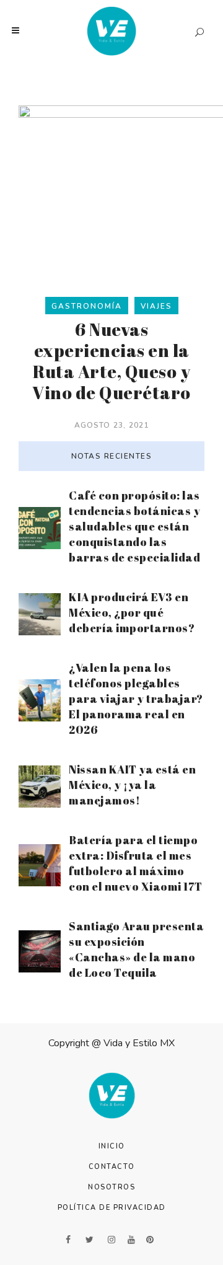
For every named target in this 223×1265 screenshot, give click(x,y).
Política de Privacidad (112, 1207)
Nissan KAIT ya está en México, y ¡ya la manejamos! (132, 785)
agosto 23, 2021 (111, 425)
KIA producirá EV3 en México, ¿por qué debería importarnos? (132, 612)
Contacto (112, 1166)
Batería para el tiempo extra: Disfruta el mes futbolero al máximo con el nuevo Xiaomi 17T (136, 863)
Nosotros (111, 1187)
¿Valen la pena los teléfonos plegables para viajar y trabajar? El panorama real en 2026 (136, 698)
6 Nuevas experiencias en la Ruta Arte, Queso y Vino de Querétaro (111, 360)
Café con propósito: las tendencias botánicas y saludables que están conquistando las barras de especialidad (134, 526)
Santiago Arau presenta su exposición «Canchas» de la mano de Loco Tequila (136, 949)
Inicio (111, 1146)
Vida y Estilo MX (139, 1043)
